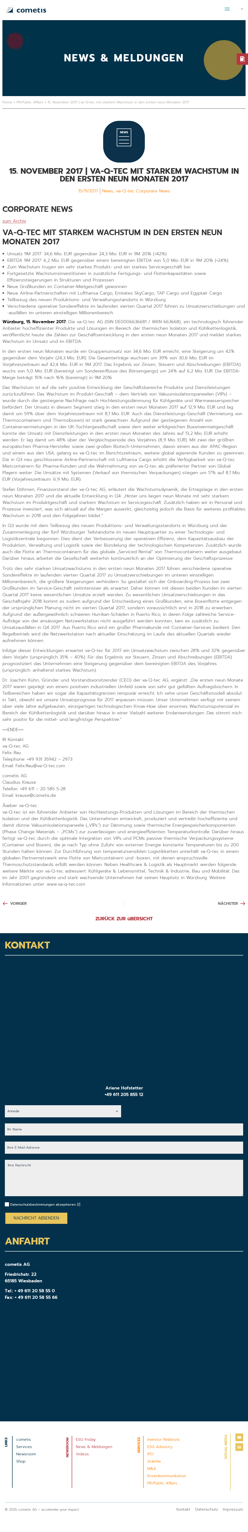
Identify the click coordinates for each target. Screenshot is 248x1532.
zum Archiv (14, 221)
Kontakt (183, 1509)
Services (24, 1447)
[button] (227, 9)
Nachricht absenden (36, 1218)
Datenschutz (206, 1509)
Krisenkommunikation (166, 1476)
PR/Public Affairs (29, 102)
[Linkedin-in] (239, 1447)
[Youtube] (239, 1437)
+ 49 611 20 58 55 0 (35, 1290)
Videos (82, 1454)
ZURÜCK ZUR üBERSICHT (124, 918)
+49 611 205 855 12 (124, 1094)
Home (7, 102)
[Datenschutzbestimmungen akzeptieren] (79, 1204)
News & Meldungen (94, 1447)
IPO (150, 1454)
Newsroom (26, 1454)
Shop (21, 1461)
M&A (151, 1469)
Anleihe (154, 1461)
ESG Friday (86, 1439)
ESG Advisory (159, 1447)
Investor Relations (163, 1439)
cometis (23, 1439)
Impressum (233, 1509)
